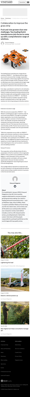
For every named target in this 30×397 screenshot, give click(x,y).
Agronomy (3, 364)
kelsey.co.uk (16, 389)
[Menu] (28, 2)
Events (2, 367)
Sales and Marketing (5, 348)
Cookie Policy (18, 352)
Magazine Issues (19, 360)
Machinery (8, 18)
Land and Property (5, 375)
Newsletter (22, 2)
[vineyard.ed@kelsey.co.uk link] (15, 186)
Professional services (6, 371)
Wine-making (4, 360)
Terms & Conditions (19, 348)
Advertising (18, 344)
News (2, 352)
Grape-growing (4, 344)
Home (2, 18)
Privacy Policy (18, 356)
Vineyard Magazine (9, 42)
